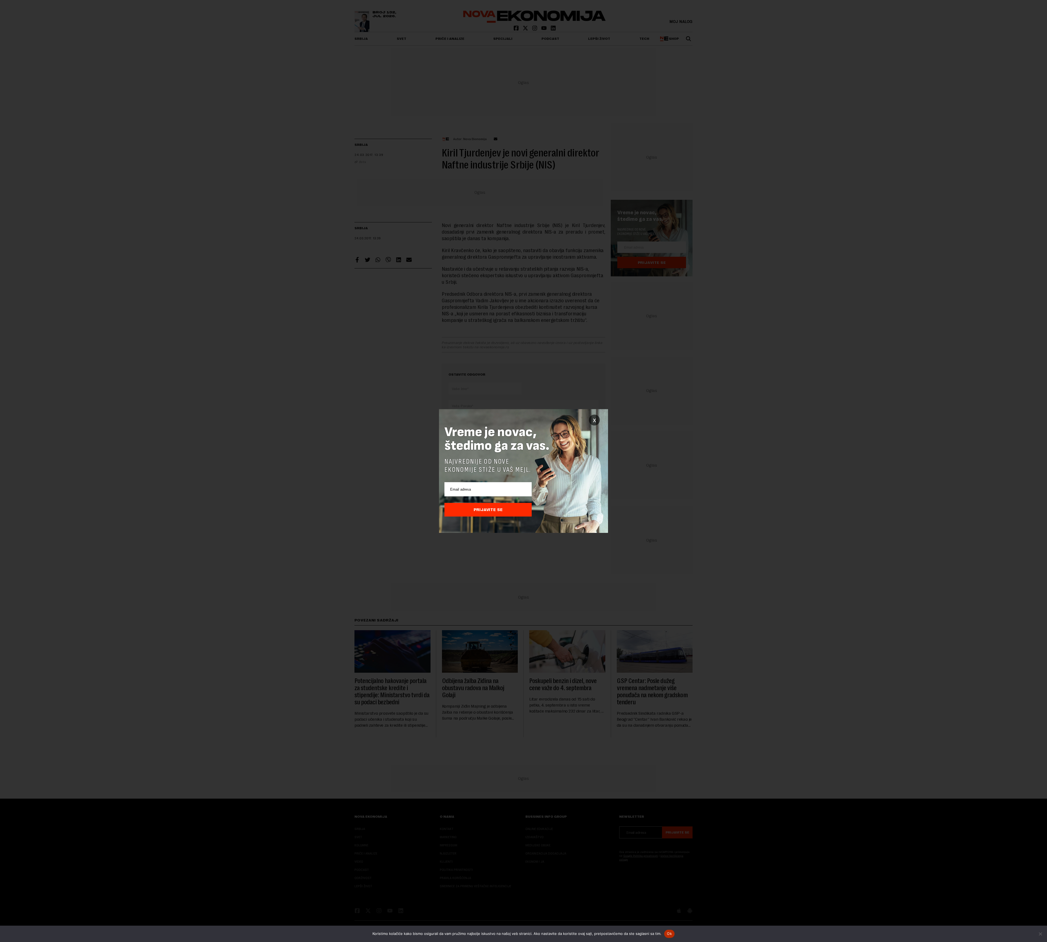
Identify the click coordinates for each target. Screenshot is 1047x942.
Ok (669, 933)
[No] (1040, 934)
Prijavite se (488, 509)
